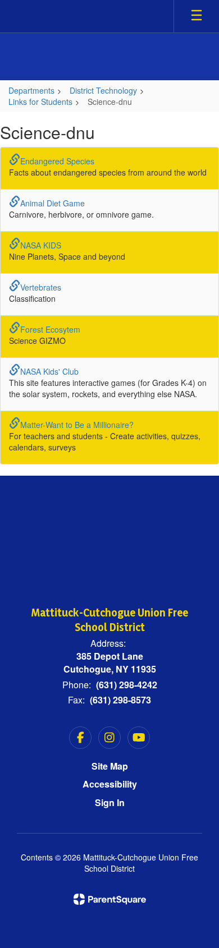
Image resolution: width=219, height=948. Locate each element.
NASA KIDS (40, 245)
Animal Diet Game (52, 203)
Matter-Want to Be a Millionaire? (77, 424)
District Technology (103, 90)
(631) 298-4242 (126, 684)
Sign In (110, 802)
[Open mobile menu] (196, 16)
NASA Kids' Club (49, 371)
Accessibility (110, 783)
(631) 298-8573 (120, 699)
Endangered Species (57, 161)
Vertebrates (40, 287)
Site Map (110, 766)
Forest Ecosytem (50, 329)
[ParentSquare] (110, 899)
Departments (31, 90)
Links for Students (40, 101)
